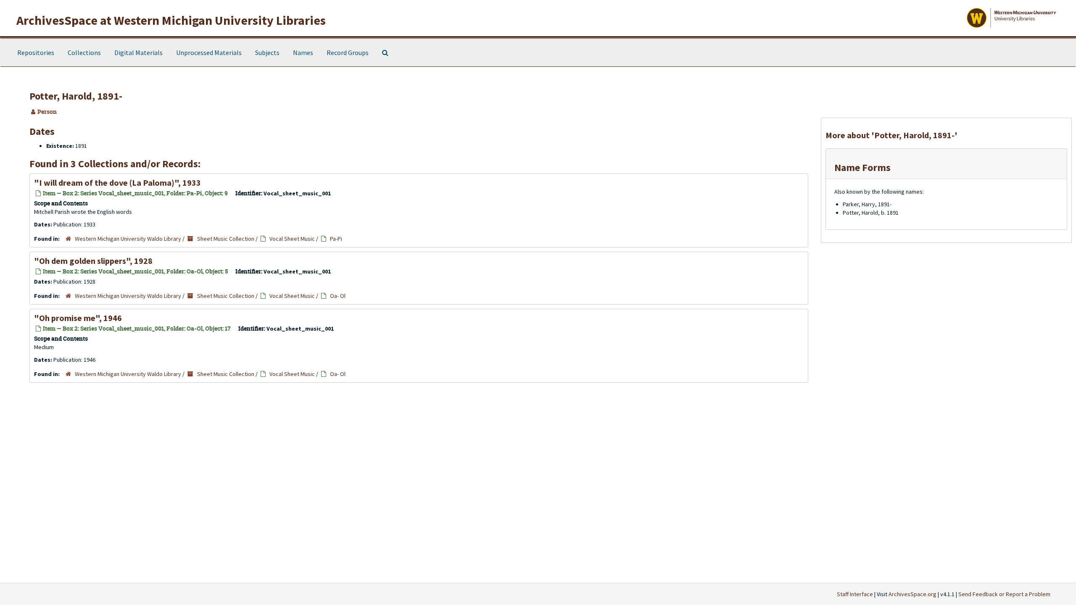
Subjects (267, 52)
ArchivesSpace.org (912, 594)
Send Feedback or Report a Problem (1004, 594)
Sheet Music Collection (225, 238)
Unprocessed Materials (209, 52)
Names (303, 52)
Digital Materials (138, 52)
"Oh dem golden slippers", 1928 (93, 260)
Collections (84, 52)
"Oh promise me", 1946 (78, 318)
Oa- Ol (337, 296)
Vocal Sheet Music (292, 238)
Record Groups (348, 52)
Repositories (35, 52)
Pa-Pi (336, 238)
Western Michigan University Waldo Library (128, 238)
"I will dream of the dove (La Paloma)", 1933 (117, 182)
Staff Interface (855, 594)
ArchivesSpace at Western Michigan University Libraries (171, 20)
